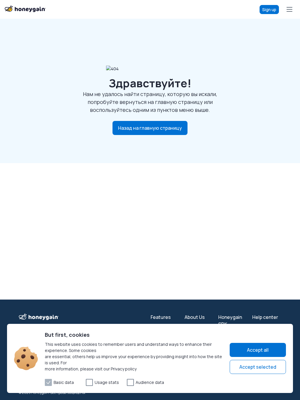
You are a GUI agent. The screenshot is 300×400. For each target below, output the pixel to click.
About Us (195, 317)
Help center (265, 317)
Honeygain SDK (230, 320)
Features (161, 317)
